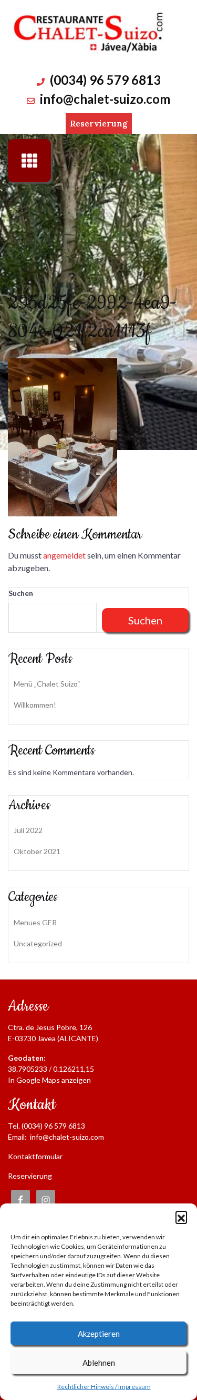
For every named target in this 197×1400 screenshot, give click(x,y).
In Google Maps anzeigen (49, 1079)
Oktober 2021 (37, 851)
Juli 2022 (28, 830)
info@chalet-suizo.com (105, 98)
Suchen (20, 593)
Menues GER (35, 922)
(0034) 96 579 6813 (105, 79)
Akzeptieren (99, 1333)
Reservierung (99, 123)
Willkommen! (35, 704)
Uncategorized (38, 943)
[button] (181, 1216)
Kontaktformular (35, 1156)
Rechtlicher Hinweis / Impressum (104, 1387)
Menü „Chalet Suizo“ (47, 683)
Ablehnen (98, 1362)
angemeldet (64, 555)
